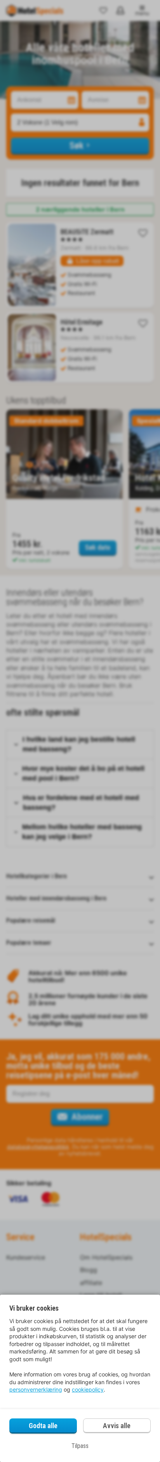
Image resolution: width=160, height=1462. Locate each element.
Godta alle (43, 1426)
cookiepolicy (88, 1389)
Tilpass (80, 1446)
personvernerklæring (35, 1389)
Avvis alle (116, 1426)
